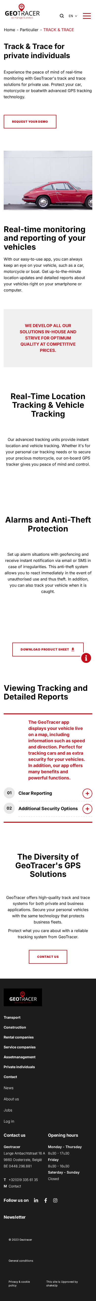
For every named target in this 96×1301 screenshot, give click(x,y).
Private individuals (19, 1067)
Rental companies (19, 1037)
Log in (9, 1121)
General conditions (21, 1260)
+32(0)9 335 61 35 (23, 1180)
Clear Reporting (35, 793)
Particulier (29, 29)
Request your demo (30, 121)
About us (11, 1099)
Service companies (20, 1047)
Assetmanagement (19, 1057)
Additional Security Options (48, 808)
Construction (15, 1027)
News (9, 1087)
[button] (71, 16)
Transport (12, 1017)
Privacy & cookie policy (19, 1283)
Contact (10, 1077)
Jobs (8, 1110)
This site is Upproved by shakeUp (62, 1283)
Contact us (48, 957)
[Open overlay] (87, 16)
